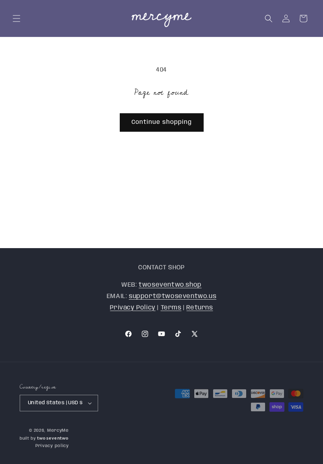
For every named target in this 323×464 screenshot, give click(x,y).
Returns (199, 307)
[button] (16, 18)
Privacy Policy (132, 307)
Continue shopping (162, 122)
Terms (171, 307)
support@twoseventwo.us (172, 296)
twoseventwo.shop (170, 285)
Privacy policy (52, 446)
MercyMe (58, 430)
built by (44, 438)
